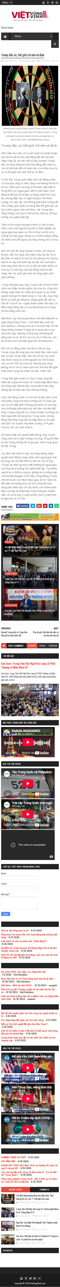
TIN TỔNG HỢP (8, 1161)
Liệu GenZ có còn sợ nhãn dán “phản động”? (24, 941)
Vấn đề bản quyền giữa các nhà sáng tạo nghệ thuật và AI (29, 1014)
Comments (44, 1189)
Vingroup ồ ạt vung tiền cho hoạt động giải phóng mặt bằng (29, 936)
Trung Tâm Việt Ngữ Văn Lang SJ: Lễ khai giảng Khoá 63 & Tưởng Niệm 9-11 (29, 580)
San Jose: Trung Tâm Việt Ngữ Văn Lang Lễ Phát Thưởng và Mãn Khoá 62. (28, 665)
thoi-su (54, 60)
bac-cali (8, 542)
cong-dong (11, 573)
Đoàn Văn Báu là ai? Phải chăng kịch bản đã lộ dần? (27, 978)
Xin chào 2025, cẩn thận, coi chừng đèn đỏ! (23, 971)
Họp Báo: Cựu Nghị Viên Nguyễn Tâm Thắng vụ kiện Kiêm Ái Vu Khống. (29, 612)
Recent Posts (15, 1189)
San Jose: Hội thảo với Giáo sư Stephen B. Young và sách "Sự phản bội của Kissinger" (37, 1237)
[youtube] (43, 2)
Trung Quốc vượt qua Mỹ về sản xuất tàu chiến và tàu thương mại (28, 1039)
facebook (53, 645)
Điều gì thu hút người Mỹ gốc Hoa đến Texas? (24, 1024)
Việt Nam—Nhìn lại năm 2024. (16, 985)
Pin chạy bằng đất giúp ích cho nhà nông (22, 1020)
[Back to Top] (39, 1278)
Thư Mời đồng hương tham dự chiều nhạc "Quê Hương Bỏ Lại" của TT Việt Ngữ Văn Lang (30, 548)
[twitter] (52, 2)
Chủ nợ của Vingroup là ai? (15, 930)
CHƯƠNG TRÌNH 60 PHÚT (13, 1157)
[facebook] (48, 2)
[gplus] (57, 2)
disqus (42, 645)
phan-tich (45, 60)
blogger (32, 645)
